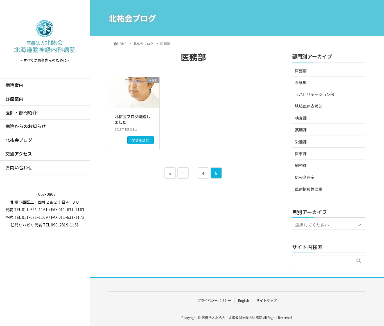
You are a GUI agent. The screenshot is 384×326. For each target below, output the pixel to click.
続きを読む (140, 140)
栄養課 (301, 142)
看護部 (301, 82)
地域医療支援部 (308, 106)
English (243, 300)
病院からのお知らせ (25, 126)
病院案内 (14, 85)
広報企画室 (305, 177)
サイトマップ (266, 300)
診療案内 (14, 98)
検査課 (301, 118)
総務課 (301, 165)
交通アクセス (18, 153)
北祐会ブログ (18, 139)
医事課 (301, 153)
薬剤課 (301, 129)
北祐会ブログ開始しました (132, 119)
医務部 (301, 70)
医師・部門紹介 (21, 112)
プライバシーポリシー (214, 300)
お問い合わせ (18, 167)
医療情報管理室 (308, 189)
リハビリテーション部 (314, 94)
